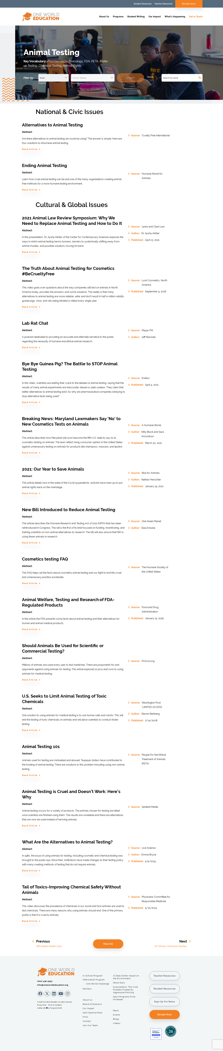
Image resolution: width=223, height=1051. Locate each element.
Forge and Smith (56, 1008)
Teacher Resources (163, 4)
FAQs (85, 1017)
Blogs (116, 1019)
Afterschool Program (94, 980)
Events (116, 1015)
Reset (150, 77)
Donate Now (189, 4)
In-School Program (93, 976)
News (116, 1010)
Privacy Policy (42, 1005)
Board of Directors (92, 1004)
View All (108, 944)
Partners (87, 989)
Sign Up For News (164, 1001)
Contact (87, 1021)
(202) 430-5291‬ (44, 981)
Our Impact (155, 16)
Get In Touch (196, 16)
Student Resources (143, 4)
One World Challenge (97, 984)
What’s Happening (175, 16)
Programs (118, 16)
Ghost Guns (119, 983)
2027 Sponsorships (92, 1012)
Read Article (29, 149)
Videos (116, 1023)
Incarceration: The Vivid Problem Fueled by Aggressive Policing (125, 990)
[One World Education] (40, 19)
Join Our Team (90, 1025)
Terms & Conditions (55, 1005)
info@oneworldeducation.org (52, 985)
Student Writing (136, 16)
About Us (104, 16)
